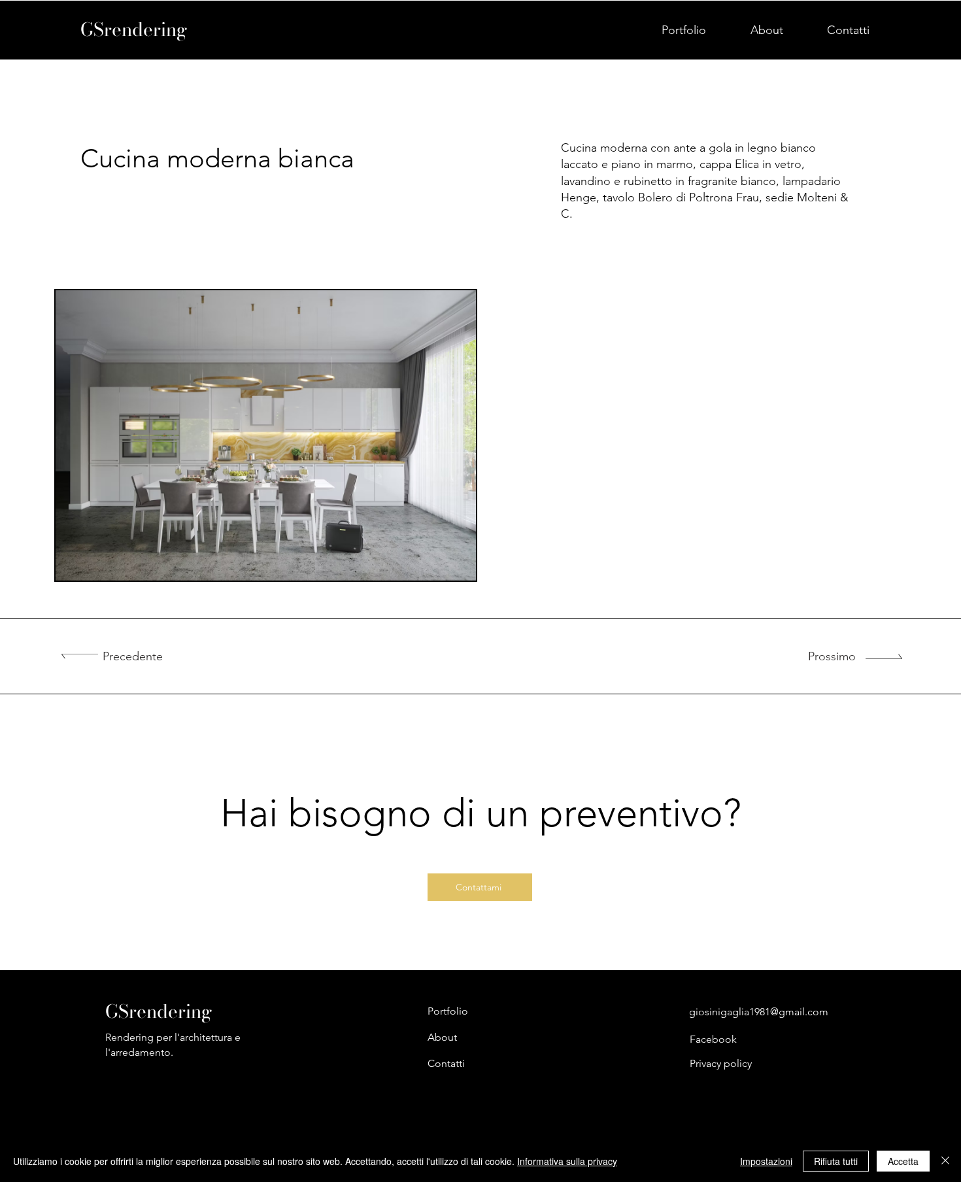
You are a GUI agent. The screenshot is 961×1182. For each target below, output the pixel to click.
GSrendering (133, 29)
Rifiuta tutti (836, 1161)
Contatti (446, 1063)
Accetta (903, 1161)
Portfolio (448, 1011)
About (442, 1037)
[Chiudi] (945, 1161)
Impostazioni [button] (766, 1161)
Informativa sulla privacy (567, 1161)
